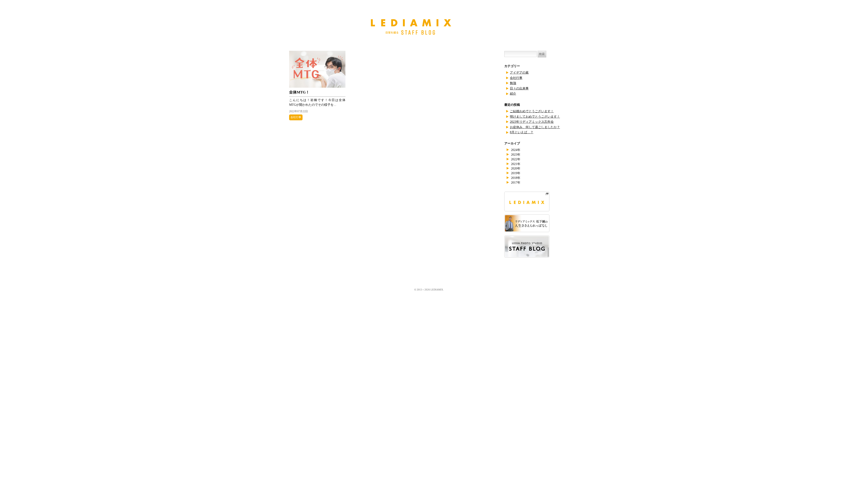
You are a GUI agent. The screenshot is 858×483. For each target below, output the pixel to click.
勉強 (513, 83)
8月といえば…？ (521, 132)
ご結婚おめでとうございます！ (532, 111)
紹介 (513, 93)
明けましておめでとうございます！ (535, 116)
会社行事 (295, 117)
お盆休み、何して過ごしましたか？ (535, 127)
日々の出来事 (519, 88)
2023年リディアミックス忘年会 (532, 121)
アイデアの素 (519, 72)
